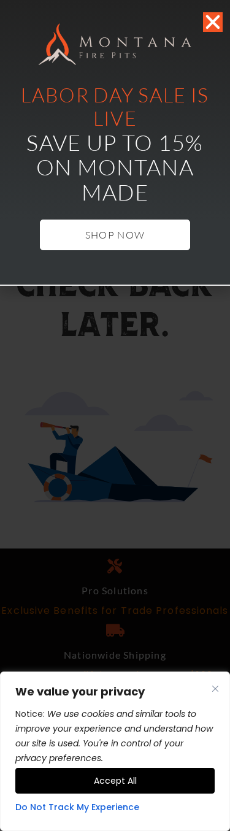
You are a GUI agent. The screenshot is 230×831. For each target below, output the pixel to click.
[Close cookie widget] (215, 688)
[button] (213, 22)
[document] (115, 415)
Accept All (115, 781)
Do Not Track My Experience (77, 807)
